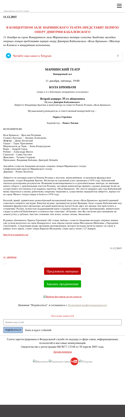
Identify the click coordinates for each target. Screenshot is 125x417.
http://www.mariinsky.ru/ (15, 234)
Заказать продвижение (62, 284)
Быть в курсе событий (38, 330)
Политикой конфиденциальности (87, 305)
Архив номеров (62, 352)
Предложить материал (62, 271)
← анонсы (9, 257)
